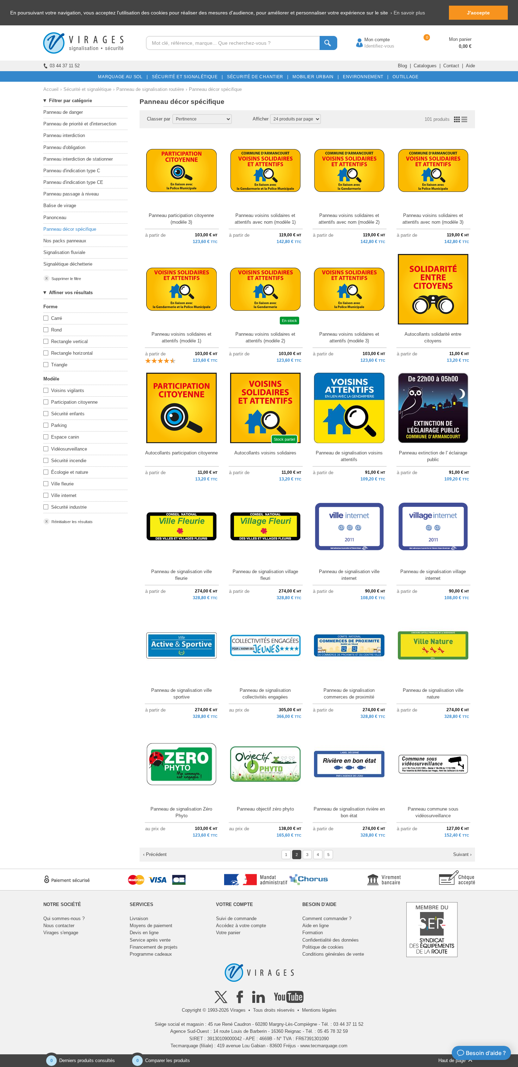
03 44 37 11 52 (65, 65)
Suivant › (462, 854)
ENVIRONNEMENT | (364, 76)
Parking (59, 425)
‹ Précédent (155, 854)
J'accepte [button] (478, 12)
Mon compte (370, 39)
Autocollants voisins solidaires (265, 452)
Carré (56, 318)
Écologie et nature (69, 472)
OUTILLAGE (404, 76)
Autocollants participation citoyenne (181, 452)
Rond (56, 330)
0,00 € (465, 46)
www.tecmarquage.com (323, 1045)
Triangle (59, 364)
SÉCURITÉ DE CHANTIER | (256, 76)
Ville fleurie (62, 483)
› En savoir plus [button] (407, 12)
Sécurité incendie (68, 460)
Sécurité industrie (69, 507)
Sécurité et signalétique (87, 89)
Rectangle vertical (69, 341)
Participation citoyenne (74, 402)
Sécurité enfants (68, 413)
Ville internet (63, 495)
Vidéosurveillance (69, 449)
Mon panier (460, 39)
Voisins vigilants (67, 390)
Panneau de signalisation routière (150, 89)
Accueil (50, 89)
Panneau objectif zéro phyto (265, 809)
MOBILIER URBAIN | (314, 76)
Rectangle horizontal (72, 353)
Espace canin (65, 437)
